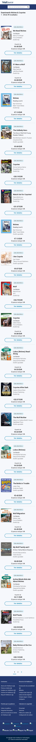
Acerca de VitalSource (7, 686)
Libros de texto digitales (25, 694)
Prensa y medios (5, 688)
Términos (21, 710)
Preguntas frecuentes (7, 710)
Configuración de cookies (26, 715)
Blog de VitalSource (6, 694)
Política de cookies (24, 712)
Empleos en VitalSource (7, 690)
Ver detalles (18, 53)
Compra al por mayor (24, 692)
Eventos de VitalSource (7, 692)
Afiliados (21, 690)
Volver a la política (6, 708)
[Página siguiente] (21, 672)
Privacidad (22, 708)
